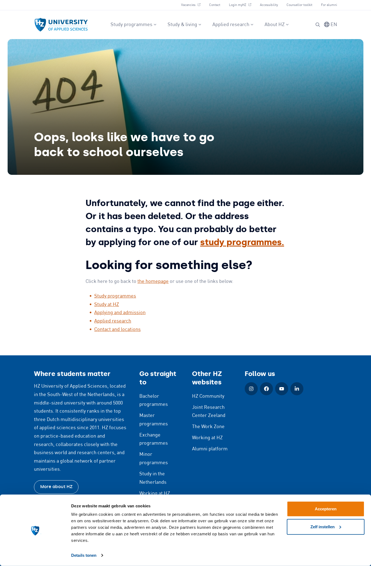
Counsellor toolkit (299, 5)
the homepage (153, 281)
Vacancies (193, 5)
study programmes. (242, 242)
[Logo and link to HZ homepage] (61, 25)
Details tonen (83, 555)
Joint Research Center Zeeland (208, 411)
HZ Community (208, 396)
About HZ (275, 24)
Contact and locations (117, 329)
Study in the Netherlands (152, 478)
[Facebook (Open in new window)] (266, 388)
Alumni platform (210, 449)
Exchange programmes (153, 439)
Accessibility (269, 5)
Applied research (230, 24)
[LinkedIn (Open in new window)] (296, 388)
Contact (214, 5)
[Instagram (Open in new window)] (251, 388)
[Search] (317, 24)
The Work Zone (208, 426)
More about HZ (56, 486)
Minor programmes (153, 458)
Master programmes (153, 419)
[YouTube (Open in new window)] (281, 388)
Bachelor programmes (153, 400)
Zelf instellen (322, 526)
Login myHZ (242, 5)
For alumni (329, 5)
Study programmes (131, 24)
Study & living (182, 24)
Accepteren (326, 509)
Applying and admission (120, 312)
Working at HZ (154, 493)
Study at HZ (106, 304)
